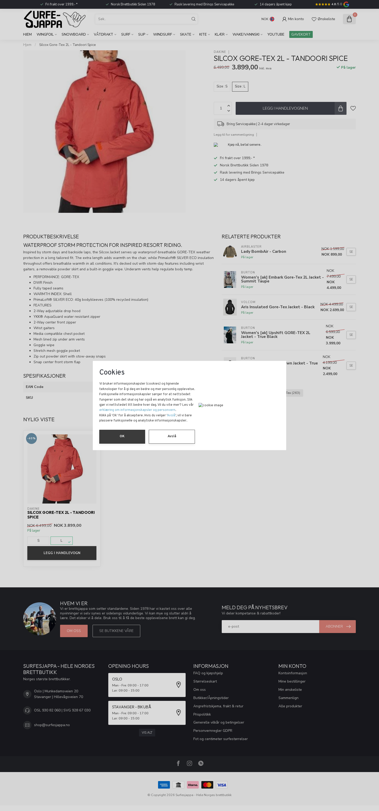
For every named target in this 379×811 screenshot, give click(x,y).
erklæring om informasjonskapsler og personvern (137, 410)
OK (122, 436)
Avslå (171, 415)
